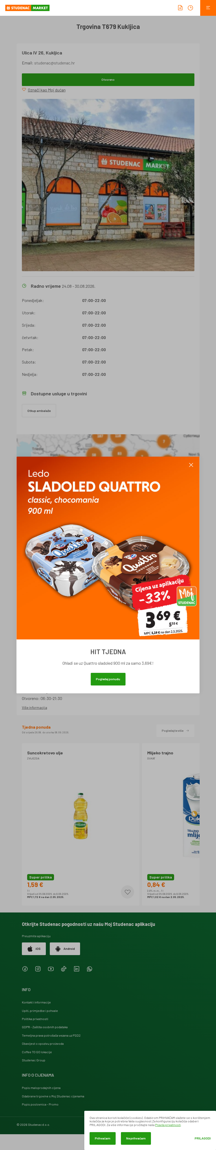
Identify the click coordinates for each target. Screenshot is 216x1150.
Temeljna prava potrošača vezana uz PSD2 (51, 1035)
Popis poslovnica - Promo (40, 1104)
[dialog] (150, 1130)
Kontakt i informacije (36, 1002)
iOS (38, 948)
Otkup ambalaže (39, 410)
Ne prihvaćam (136, 1138)
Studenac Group (33, 1060)
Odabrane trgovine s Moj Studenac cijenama (53, 1096)
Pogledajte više (172, 730)
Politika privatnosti (35, 1019)
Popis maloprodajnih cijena (41, 1088)
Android (69, 948)
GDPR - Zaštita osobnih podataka (45, 1027)
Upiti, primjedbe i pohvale (40, 1010)
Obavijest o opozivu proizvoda (43, 1043)
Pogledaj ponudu (108, 679)
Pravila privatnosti (168, 1125)
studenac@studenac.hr (54, 62)
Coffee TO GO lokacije (37, 1052)
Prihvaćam (102, 1138)
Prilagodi (203, 1138)
